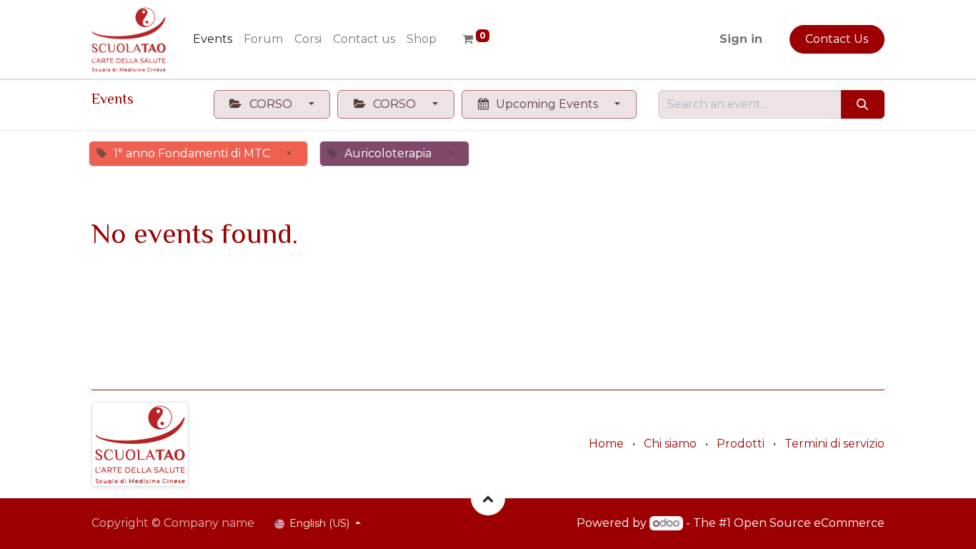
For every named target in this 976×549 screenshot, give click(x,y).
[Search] (863, 104)
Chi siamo (670, 443)
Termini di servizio (835, 443)
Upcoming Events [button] (547, 104)
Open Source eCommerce (809, 523)
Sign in (740, 39)
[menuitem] (212, 39)
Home (606, 443)
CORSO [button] (271, 104)
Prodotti (741, 443)
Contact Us (836, 39)
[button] (488, 498)
